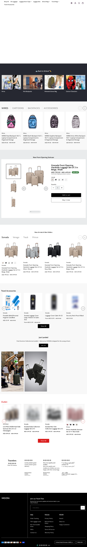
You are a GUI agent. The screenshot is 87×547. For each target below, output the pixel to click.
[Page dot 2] (83, 31)
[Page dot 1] (83, 27)
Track (25, 237)
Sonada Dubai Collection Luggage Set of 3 (32, 428)
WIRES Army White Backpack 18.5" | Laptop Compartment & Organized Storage (75, 138)
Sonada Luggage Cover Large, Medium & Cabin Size (31, 317)
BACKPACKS (34, 108)
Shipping (59, 174)
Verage (16, 237)
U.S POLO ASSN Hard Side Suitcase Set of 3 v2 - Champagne (11, 429)
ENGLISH (80, 542)
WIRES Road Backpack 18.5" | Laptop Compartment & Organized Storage (11, 138)
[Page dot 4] (83, 40)
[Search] (79, 3)
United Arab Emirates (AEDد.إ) (64, 542)
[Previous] (80, 108)
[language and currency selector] (71, 3)
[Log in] (75, 3)
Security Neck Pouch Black (75, 315)
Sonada (5, 237)
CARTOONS (18, 108)
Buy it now (66, 200)
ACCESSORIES (51, 108)
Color (53, 177)
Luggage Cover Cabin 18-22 (54, 315)
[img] (12, 463)
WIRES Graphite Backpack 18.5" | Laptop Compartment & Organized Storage (54, 138)
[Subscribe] (83, 508)
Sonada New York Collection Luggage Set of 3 (54, 428)
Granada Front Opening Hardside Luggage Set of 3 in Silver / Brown (32, 267)
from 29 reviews (12, 465)
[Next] (85, 108)
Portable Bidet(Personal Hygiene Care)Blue (10, 316)
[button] (43, 545)
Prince (35, 237)
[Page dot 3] (83, 36)
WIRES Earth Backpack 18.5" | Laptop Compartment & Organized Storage (32, 138)
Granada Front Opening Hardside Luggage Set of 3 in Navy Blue (54, 267)
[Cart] (82, 3)
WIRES (5, 108)
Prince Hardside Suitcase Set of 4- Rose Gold (74, 430)
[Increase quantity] (61, 187)
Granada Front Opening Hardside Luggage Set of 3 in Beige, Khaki (64, 167)
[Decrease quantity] (53, 187)
